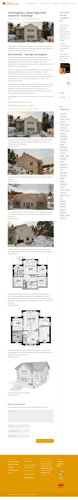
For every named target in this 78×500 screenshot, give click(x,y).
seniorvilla (62, 190)
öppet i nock (63, 218)
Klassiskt (62, 144)
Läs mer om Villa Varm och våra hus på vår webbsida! (23, 109)
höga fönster (63, 142)
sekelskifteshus (63, 184)
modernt (62, 161)
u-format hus (63, 212)
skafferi (67, 190)
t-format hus (62, 207)
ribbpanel (62, 178)
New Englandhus (63, 164)
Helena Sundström (13, 19)
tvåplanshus (62, 209)
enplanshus (62, 122)
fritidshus (62, 130)
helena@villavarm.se (47, 468)
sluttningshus (63, 192)
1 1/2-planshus (63, 113)
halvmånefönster (63, 136)
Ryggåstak (62, 181)
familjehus (62, 125)
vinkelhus (67, 215)
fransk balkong (63, 127)
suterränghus (63, 204)
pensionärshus (63, 173)
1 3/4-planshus (63, 116)
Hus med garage (64, 3)
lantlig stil (62, 156)
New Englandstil (63, 167)
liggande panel (63, 159)
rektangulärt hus (63, 175)
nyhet (61, 170)
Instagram (60, 464)
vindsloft (62, 215)
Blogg (59, 466)
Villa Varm (16, 494)
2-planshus (54, 3)
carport (68, 119)
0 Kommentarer (36, 19)
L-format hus (63, 153)
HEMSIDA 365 (29, 494)
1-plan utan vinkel (44, 3)
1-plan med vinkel (31, 3)
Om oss (73, 3)
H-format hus (63, 133)
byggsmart (62, 119)
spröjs (67, 195)
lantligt (67, 156)
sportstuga (62, 195)
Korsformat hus (63, 147)
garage (67, 130)
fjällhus (67, 125)
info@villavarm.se (29, 477)
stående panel (63, 201)
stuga (61, 198)
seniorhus (62, 187)
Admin (34, 494)
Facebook (60, 461)
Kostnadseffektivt (64, 150)
